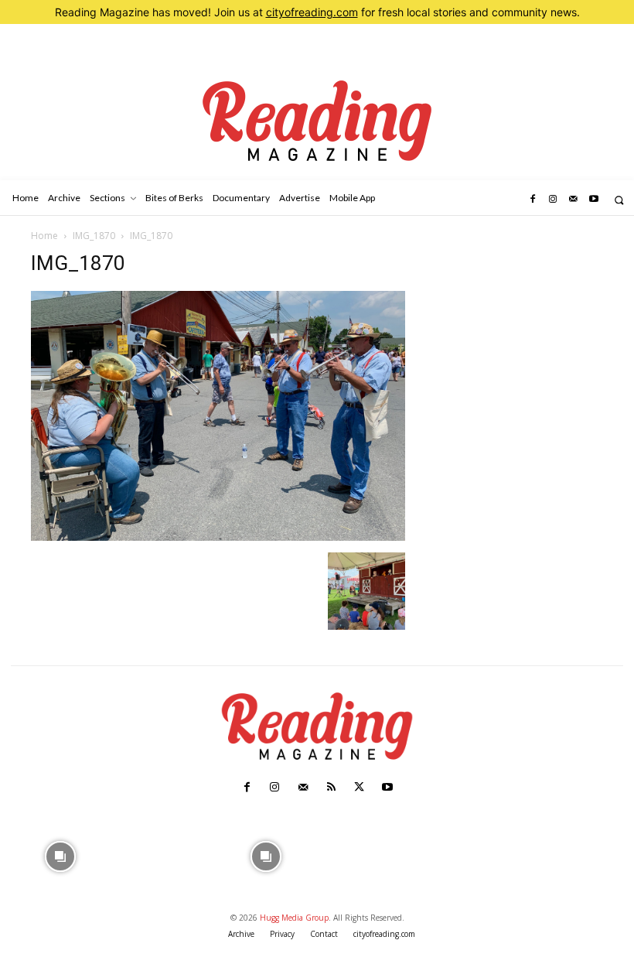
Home (44, 235)
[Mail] (573, 200)
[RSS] (331, 788)
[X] (359, 788)
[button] (619, 200)
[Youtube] (594, 200)
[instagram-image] (61, 855)
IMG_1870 (94, 235)
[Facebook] (532, 200)
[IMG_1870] (218, 536)
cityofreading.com (312, 12)
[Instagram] (553, 200)
